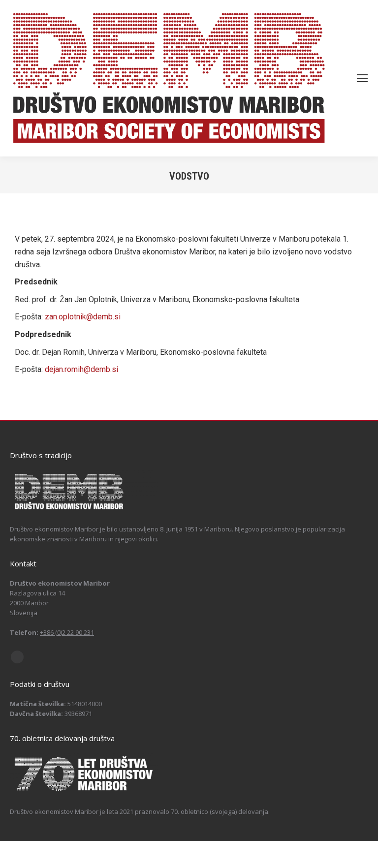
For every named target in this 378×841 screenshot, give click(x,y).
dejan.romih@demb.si (81, 369)
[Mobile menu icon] (362, 78)
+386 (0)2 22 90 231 (67, 632)
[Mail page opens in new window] (17, 657)
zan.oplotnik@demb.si (83, 316)
